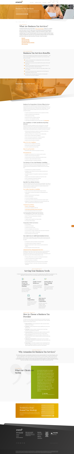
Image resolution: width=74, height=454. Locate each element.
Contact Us (17, 434)
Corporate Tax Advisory (28, 204)
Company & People (38, 2)
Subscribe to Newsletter (19, 437)
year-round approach (39, 28)
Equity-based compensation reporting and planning (33, 209)
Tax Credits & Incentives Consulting (31, 189)
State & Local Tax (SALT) (28, 149)
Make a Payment (40, 434)
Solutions (31, 2)
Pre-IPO (26, 206)
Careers (49, 2)
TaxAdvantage (46, 120)
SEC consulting (31, 206)
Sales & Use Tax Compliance (29, 142)
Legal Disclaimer (40, 438)
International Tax (27, 152)
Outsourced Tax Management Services (33, 249)
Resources (44, 2)
